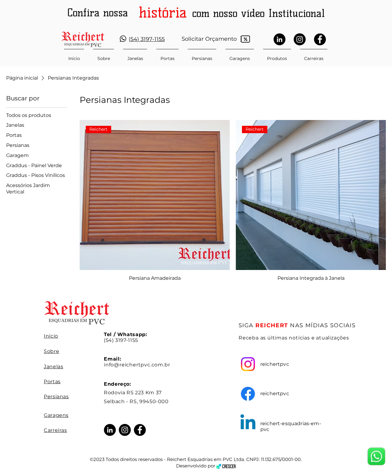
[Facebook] (320, 39)
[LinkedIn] (279, 39)
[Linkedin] (248, 423)
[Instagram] (300, 39)
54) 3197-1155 (147, 39)
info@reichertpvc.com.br (137, 365)
